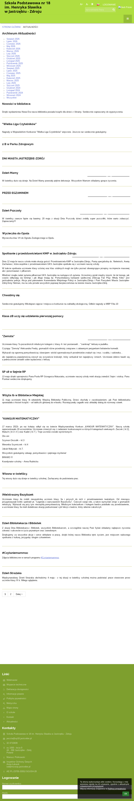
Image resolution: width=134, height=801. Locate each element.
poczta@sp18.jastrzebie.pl (19, 738)
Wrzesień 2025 (14, 66)
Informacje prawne (15, 694)
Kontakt (10, 717)
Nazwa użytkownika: (12, 783)
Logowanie (109, 4)
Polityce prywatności (117, 789)
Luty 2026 (11, 53)
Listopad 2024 (13, 90)
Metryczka (12, 703)
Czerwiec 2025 (13, 73)
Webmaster (12, 680)
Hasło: (5, 793)
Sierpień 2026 (13, 39)
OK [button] (125, 794)
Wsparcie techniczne (16, 684)
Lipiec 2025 (12, 71)
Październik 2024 (15, 93)
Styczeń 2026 (13, 56)
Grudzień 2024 (13, 88)
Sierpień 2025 (13, 68)
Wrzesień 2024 (14, 95)
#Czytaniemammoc (50, 557)
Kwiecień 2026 (13, 48)
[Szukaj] (114, 9)
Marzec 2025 (13, 80)
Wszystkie (12, 97)
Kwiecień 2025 (13, 78)
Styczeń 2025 (13, 85)
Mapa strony (12, 708)
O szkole (11, 712)
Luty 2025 (11, 83)
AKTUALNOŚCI (30, 27)
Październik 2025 (15, 63)
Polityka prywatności (16, 698)
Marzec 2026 (13, 51)
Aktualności (12, 721)
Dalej (18, 594)
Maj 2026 (11, 46)
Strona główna (11, 27)
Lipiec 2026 (12, 41)
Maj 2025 (11, 75)
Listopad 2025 (13, 61)
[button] (92, 4)
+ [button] (82, 4)
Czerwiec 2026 (13, 44)
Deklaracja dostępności (18, 689)
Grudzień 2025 (13, 58)
